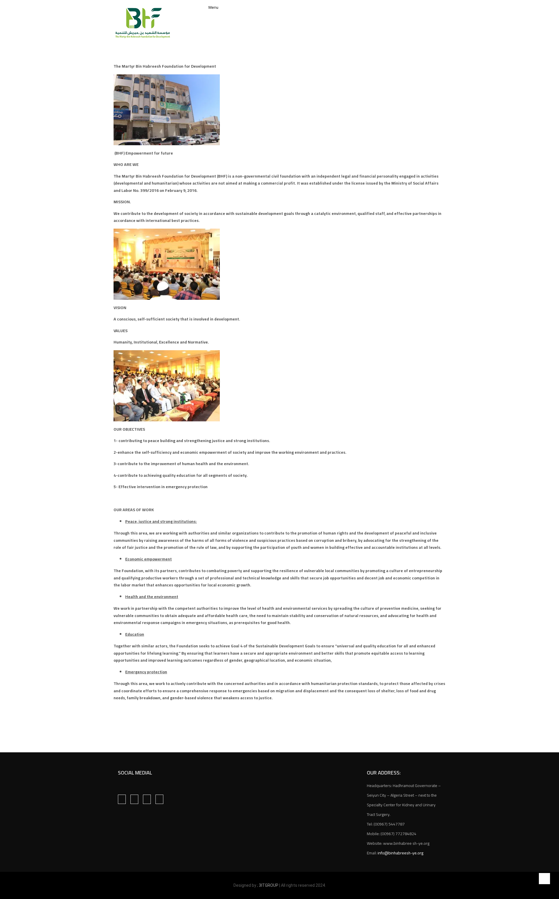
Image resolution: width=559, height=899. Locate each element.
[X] (147, 799)
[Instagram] (134, 799)
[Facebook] (122, 799)
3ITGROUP (269, 885)
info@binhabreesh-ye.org (400, 853)
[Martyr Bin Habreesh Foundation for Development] (143, 23)
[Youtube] (159, 799)
